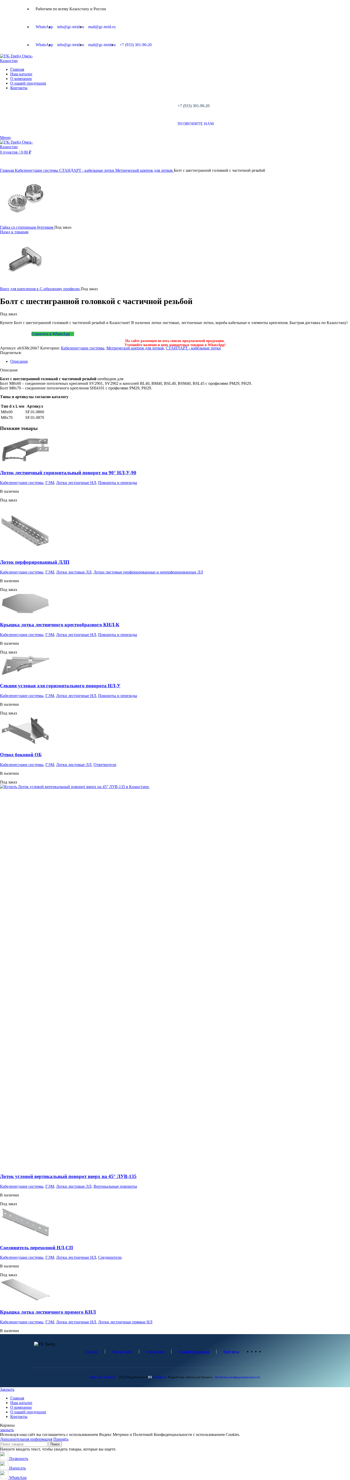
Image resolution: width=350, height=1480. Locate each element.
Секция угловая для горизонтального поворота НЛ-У (60, 685)
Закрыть (7, 1389)
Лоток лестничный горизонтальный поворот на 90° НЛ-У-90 (68, 472)
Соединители (110, 1257)
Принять (60, 1439)
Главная (7, 170)
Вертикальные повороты (115, 1186)
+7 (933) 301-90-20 (194, 106)
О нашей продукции (194, 1351)
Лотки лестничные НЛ (76, 482)
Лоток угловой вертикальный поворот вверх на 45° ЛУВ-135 (68, 1176)
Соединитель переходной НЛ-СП (36, 1247)
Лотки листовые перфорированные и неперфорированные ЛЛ (148, 572)
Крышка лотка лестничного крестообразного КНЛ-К (59, 624)
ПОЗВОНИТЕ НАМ (196, 124)
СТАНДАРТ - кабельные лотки (87, 170)
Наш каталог (122, 1351)
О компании (155, 1351)
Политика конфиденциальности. (238, 1377)
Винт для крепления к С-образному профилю (40, 289)
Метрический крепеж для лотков (144, 170)
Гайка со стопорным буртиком (27, 227)
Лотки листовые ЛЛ (73, 572)
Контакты (231, 1351)
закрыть (7, 1430)
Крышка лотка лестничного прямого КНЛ (48, 1312)
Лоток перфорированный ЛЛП (34, 562)
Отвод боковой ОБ (21, 754)
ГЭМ (49, 482)
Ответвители (105, 764)
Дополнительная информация (26, 1439)
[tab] (180, 361)
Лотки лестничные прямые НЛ (125, 1322)
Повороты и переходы (117, 482)
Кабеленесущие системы (37, 170)
